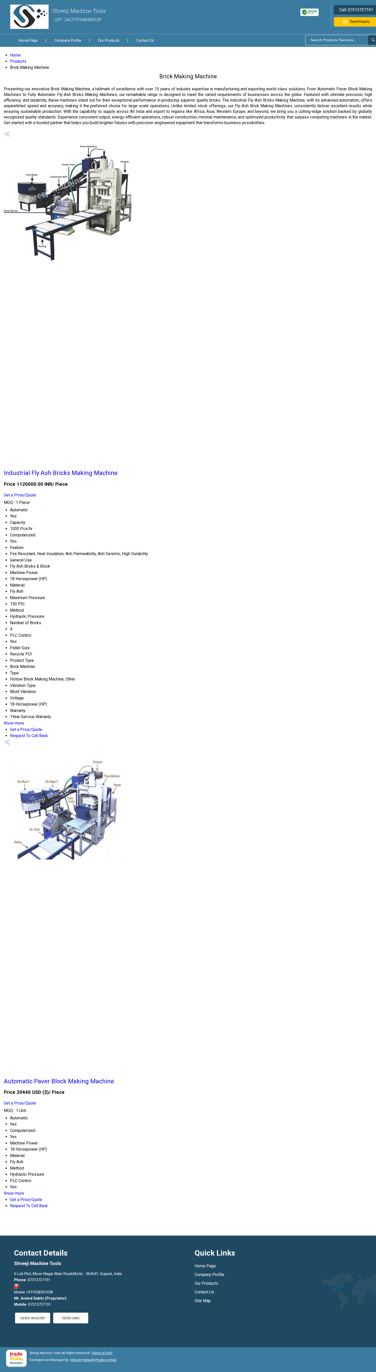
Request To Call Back (29, 735)
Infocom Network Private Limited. (93, 1360)
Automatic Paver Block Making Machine (59, 1081)
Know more (14, 723)
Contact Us (145, 40)
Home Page (28, 40)
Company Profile (67, 40)
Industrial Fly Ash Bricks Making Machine (61, 473)
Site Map (203, 1300)
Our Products (108, 40)
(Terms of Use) (101, 1353)
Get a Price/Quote (20, 495)
